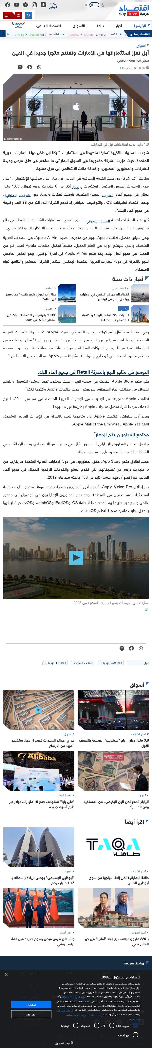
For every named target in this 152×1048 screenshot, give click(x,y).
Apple (77, 186)
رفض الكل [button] (31, 1014)
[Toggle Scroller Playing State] (3, 33)
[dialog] (76, 1009)
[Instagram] (34, 5)
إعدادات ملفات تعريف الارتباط (88, 1015)
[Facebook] (7, 5)
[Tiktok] (43, 5)
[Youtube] (16, 5)
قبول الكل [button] (31, 1004)
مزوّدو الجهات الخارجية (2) (74, 997)
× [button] (6, 974)
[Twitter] (25, 5)
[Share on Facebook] (29, 67)
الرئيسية (140, 25)
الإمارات (108, 194)
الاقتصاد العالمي (48, 25)
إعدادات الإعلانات (65, 1010)
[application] (76, 558)
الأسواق (79, 25)
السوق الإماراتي (98, 220)
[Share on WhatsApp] (39, 67)
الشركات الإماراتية (18, 194)
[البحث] (28, 15)
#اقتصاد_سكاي (140, 33)
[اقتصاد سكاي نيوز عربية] (128, 11)
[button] (53, 5)
